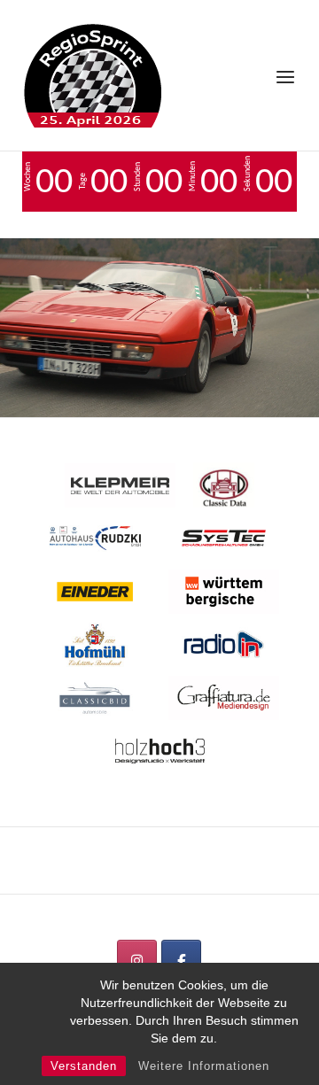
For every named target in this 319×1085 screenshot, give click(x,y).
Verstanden (84, 1066)
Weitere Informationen (203, 1066)
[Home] (92, 73)
